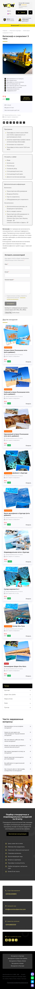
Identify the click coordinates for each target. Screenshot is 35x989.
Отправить (10, 303)
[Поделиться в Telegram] (10, 122)
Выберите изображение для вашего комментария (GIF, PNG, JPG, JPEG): (16, 309)
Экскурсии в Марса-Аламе (17, 961)
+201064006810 (11, 894)
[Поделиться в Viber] (20, 122)
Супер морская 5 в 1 (11, 589)
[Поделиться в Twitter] (14, 122)
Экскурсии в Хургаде (17, 956)
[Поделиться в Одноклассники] (17, 122)
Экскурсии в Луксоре (17, 966)
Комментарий (9, 279)
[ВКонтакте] (6, 940)
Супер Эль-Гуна (19, 626)
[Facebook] (9, 940)
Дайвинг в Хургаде (20, 473)
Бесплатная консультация (17, 834)
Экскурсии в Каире (18, 963)
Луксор (6, 707)
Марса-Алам (8, 699)
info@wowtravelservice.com (15, 909)
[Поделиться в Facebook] (7, 122)
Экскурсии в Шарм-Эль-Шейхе (17, 958)
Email (7, 272)
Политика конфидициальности (17, 982)
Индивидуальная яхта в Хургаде (16, 552)
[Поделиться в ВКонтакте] (4, 122)
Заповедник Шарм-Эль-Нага (15, 666)
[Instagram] (13, 940)
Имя (6, 264)
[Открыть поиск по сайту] (30, 12)
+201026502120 (10, 924)
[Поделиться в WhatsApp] (24, 122)
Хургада (7, 690)
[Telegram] (16, 940)
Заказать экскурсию (26, 98)
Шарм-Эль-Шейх (10, 694)
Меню (23, 12)
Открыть (28, 361)
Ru (10, 13)
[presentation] (5, 59)
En (10, 11)
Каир (6, 703)
